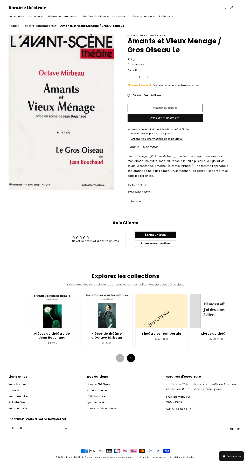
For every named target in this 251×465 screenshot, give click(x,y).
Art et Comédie (97, 390)
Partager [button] (136, 201)
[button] (35, 16)
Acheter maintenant (165, 117)
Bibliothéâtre (17, 402)
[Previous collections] (120, 358)
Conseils (14, 390)
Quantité (133, 70)
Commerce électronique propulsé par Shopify (109, 457)
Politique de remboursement (152, 457)
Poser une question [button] (155, 243)
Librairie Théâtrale (98, 384)
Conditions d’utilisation (182, 457)
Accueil (14, 26)
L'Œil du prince (96, 396)
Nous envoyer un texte (101, 408)
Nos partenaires (19, 396)
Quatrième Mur (97, 402)
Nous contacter (19, 408)
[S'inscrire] (66, 429)
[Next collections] (131, 358)
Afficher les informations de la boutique (157, 139)
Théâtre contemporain (39, 26)
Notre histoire (17, 384)
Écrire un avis (155, 235)
